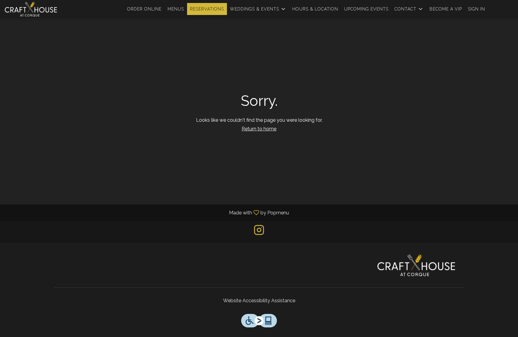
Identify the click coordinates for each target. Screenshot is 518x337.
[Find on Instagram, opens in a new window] (259, 231)
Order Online (144, 9)
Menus (176, 9)
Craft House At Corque (416, 265)
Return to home (259, 129)
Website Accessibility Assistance (259, 300)
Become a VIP (446, 9)
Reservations (207, 9)
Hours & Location (315, 9)
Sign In (476, 9)
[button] (258, 9)
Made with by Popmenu (146, 212)
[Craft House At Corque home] (32, 8)
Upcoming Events (366, 9)
